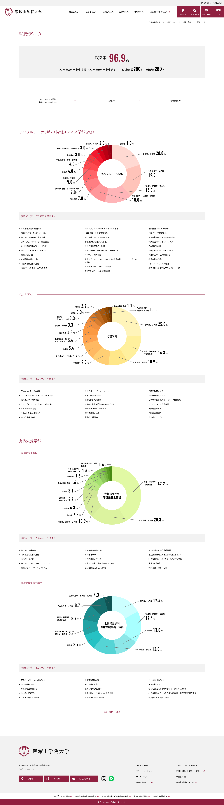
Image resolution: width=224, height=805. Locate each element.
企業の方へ (124, 11)
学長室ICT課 (181, 776)
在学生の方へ (91, 11)
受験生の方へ (74, 11)
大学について (218, 14)
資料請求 (207, 3)
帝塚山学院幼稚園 (160, 796)
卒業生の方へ (108, 11)
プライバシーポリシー (145, 771)
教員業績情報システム (185, 782)
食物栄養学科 (176, 100)
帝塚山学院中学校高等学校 (85, 796)
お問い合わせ (206, 14)
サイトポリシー (142, 765)
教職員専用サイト (143, 782)
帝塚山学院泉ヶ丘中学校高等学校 (115, 796)
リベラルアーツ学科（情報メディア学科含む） (48, 101)
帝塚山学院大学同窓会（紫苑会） (189, 771)
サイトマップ (141, 776)
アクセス (183, 14)
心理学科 (112, 100)
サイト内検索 (195, 14)
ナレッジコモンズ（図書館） (187, 765)
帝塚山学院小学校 (141, 796)
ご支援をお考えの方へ (158, 11)
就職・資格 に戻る (112, 711)
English (219, 3)
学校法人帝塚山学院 (62, 796)
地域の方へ (139, 11)
